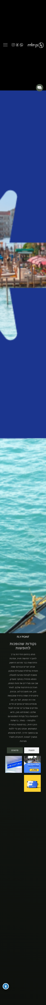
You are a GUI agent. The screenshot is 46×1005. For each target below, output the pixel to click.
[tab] (31, 750)
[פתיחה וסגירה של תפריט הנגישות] (6, 986)
